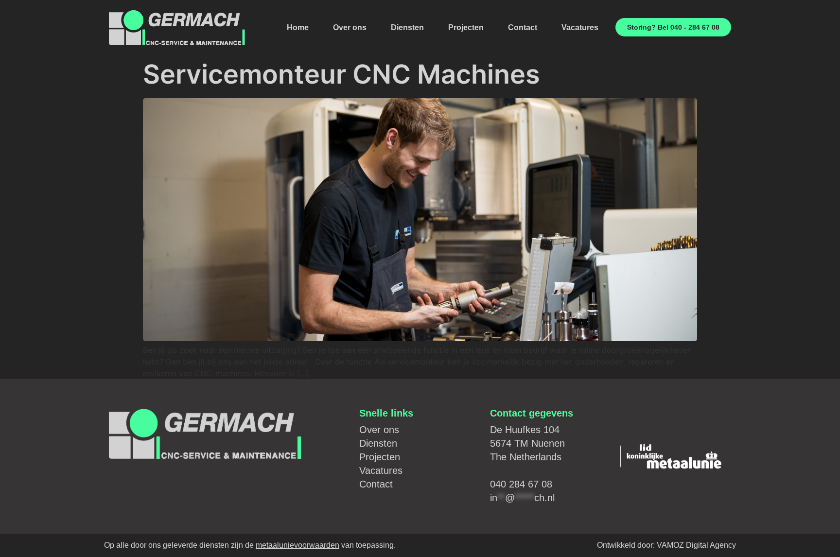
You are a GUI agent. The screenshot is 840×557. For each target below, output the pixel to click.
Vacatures (579, 27)
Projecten (466, 27)
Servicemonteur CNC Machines (341, 74)
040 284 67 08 (521, 484)
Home (298, 27)
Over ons (350, 27)
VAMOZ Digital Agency (696, 545)
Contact (522, 27)
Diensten (407, 27)
